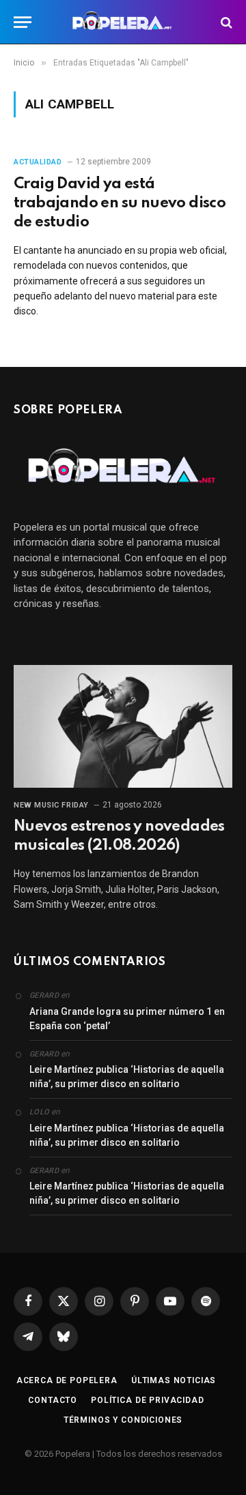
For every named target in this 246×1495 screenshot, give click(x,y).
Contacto (52, 1400)
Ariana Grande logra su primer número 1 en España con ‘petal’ (127, 1018)
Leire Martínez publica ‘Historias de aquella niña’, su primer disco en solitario (126, 1076)
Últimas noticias (173, 1380)
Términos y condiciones (123, 1420)
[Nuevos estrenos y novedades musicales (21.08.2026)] (123, 726)
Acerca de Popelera (67, 1380)
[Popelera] (123, 22)
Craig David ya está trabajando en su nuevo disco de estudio (120, 203)
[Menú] (22, 22)
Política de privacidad (147, 1400)
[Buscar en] (225, 22)
